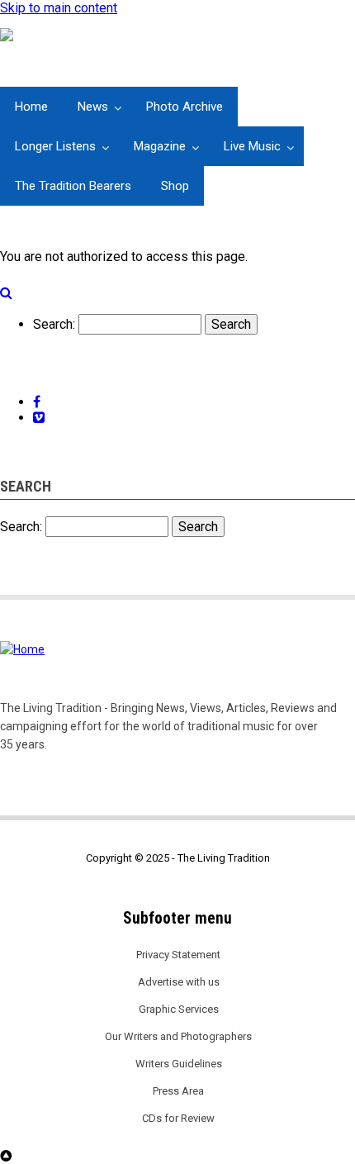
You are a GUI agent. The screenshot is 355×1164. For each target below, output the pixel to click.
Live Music (252, 146)
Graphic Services (179, 1009)
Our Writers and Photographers (178, 1036)
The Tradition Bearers (73, 185)
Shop (175, 185)
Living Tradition (55, 78)
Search (53, 324)
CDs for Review (178, 1118)
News (93, 106)
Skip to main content (58, 8)
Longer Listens (55, 146)
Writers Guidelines (178, 1063)
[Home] (24, 36)
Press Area (178, 1091)
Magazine (160, 146)
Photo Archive (184, 106)
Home (31, 106)
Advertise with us (179, 981)
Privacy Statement (178, 954)
